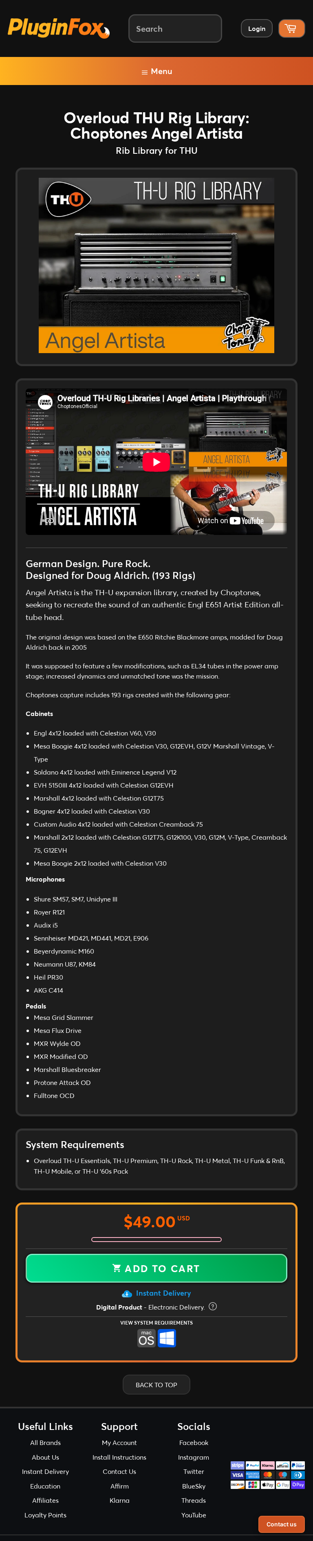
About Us (45, 1457)
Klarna (120, 1500)
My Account (119, 1442)
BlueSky (193, 1486)
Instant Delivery (162, 1293)
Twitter (193, 1471)
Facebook (193, 1442)
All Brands (45, 1442)
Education (45, 1486)
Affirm (119, 1486)
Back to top (156, 1384)
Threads (193, 1500)
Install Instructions (119, 1457)
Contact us (282, 1524)
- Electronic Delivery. (151, 1307)
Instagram (193, 1457)
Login (256, 28)
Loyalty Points (45, 1514)
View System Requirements (156, 1322)
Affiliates (45, 1500)
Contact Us (119, 1471)
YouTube (193, 1514)
